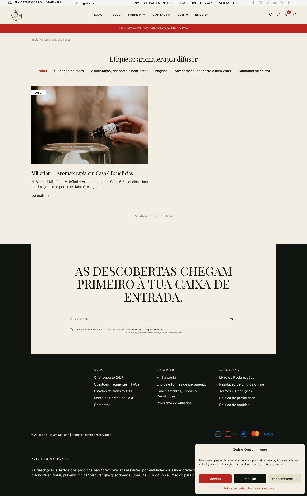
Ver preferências (284, 479)
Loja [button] (98, 14)
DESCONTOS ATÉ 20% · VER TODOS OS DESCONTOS (153, 28)
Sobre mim (136, 14)
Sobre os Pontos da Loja (113, 398)
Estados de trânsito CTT (113, 391)
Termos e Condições (235, 391)
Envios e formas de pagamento (181, 384)
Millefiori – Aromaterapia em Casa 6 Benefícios (82, 173)
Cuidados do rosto (69, 71)
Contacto (161, 14)
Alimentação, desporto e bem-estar (119, 71)
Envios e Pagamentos (152, 2)
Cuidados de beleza (254, 71)
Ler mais (38, 195)
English (202, 14)
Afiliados (227, 2)
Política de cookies (234, 488)
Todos (42, 71)
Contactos (102, 405)
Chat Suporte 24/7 (195, 2)
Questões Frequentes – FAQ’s (117, 384)
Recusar (250, 479)
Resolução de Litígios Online (241, 384)
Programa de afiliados (174, 403)
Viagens (161, 71)
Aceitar (215, 479)
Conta (182, 14)
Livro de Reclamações (236, 377)
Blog (117, 14)
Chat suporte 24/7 (108, 377)
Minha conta (166, 377)
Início (34, 39)
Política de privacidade (261, 488)
